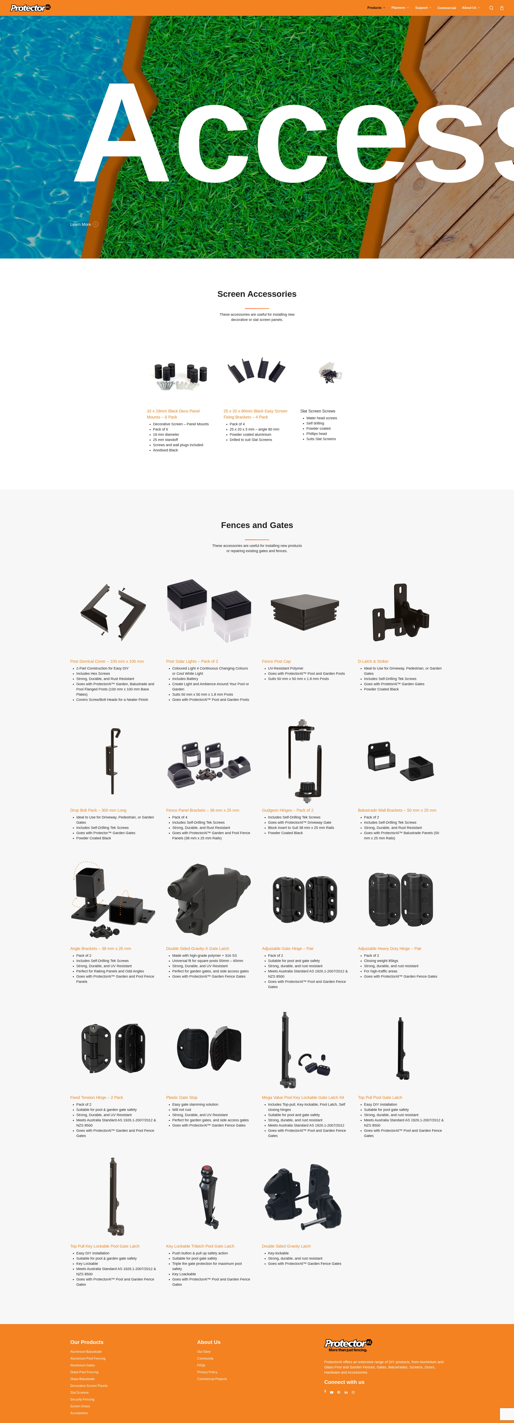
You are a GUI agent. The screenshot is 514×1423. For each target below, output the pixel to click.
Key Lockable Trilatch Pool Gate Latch (200, 1246)
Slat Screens (79, 1392)
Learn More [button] (80, 224)
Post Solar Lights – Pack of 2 (192, 661)
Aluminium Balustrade (86, 1351)
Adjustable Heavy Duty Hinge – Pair (389, 948)
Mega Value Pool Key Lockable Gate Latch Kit (303, 1097)
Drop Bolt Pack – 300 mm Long (98, 810)
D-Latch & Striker (373, 661)
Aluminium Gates (82, 1365)
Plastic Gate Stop (181, 1097)
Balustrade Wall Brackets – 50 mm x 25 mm (397, 810)
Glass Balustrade (82, 1379)
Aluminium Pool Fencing (87, 1358)
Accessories (79, 1413)
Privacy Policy (207, 1372)
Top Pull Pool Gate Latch (380, 1097)
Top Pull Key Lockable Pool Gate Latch (105, 1246)
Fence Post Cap (276, 661)
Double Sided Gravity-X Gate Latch (197, 948)
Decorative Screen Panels (89, 1385)
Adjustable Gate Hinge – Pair (288, 948)
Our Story (204, 1351)
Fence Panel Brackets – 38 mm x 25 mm (202, 810)
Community (205, 1358)
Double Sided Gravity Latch (286, 1246)
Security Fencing (82, 1399)
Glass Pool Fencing (84, 1372)
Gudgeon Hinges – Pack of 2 (287, 810)
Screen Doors (80, 1406)
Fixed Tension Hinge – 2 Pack (96, 1097)
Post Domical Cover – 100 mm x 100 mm (107, 661)
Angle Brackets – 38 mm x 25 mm (100, 948)
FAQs (201, 1365)
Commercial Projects (212, 1379)
